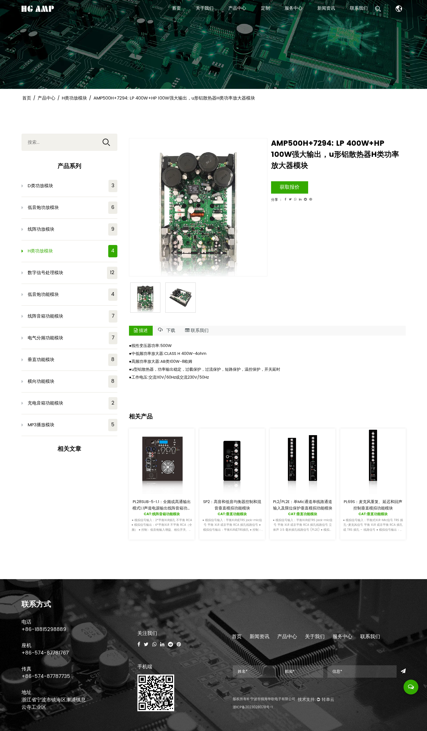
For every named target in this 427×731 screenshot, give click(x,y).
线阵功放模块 (71, 229)
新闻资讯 (326, 8)
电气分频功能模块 (71, 338)
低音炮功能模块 (71, 294)
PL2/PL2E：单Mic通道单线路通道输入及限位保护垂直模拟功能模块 (302, 505)
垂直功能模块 (71, 360)
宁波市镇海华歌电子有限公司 (272, 699)
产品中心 (237, 8)
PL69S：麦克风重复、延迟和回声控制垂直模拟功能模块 (373, 505)
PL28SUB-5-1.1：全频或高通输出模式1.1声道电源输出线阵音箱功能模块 (161, 508)
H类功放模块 (74, 98)
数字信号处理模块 (71, 273)
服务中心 (293, 8)
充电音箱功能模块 (71, 403)
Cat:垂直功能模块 (232, 514)
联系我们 (359, 8)
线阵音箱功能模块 (71, 316)
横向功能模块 (71, 381)
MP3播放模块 (71, 425)
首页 (176, 8)
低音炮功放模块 (71, 207)
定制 (265, 8)
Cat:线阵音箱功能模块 (162, 514)
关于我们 (205, 8)
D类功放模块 (71, 186)
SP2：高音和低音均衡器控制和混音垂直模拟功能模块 (232, 505)
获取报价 (289, 187)
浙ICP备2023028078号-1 (253, 707)
